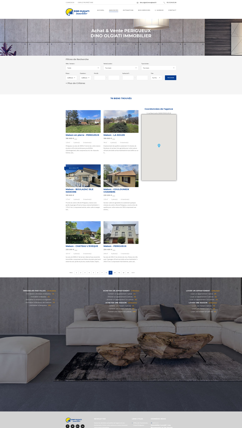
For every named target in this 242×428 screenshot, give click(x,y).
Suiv (133, 272)
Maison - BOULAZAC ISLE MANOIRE (79, 190)
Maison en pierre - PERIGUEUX (82, 135)
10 (115, 272)
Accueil (117, 46)
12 (123, 272)
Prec (71, 272)
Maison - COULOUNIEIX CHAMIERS (116, 190)
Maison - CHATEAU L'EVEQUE (82, 246)
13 (128, 272)
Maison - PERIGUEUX (115, 246)
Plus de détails (83, 121)
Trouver (170, 77)
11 (119, 272)
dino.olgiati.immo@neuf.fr (148, 2)
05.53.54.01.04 (171, 2)
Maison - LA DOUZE (114, 135)
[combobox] (83, 68)
